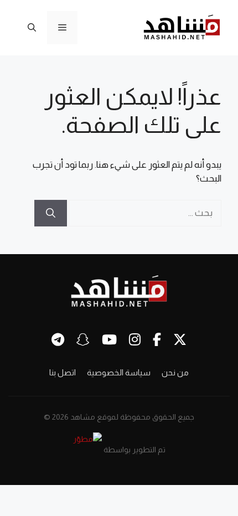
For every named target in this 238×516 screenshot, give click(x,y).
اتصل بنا (62, 372)
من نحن (175, 372)
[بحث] (50, 213)
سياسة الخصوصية (119, 372)
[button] (32, 27)
